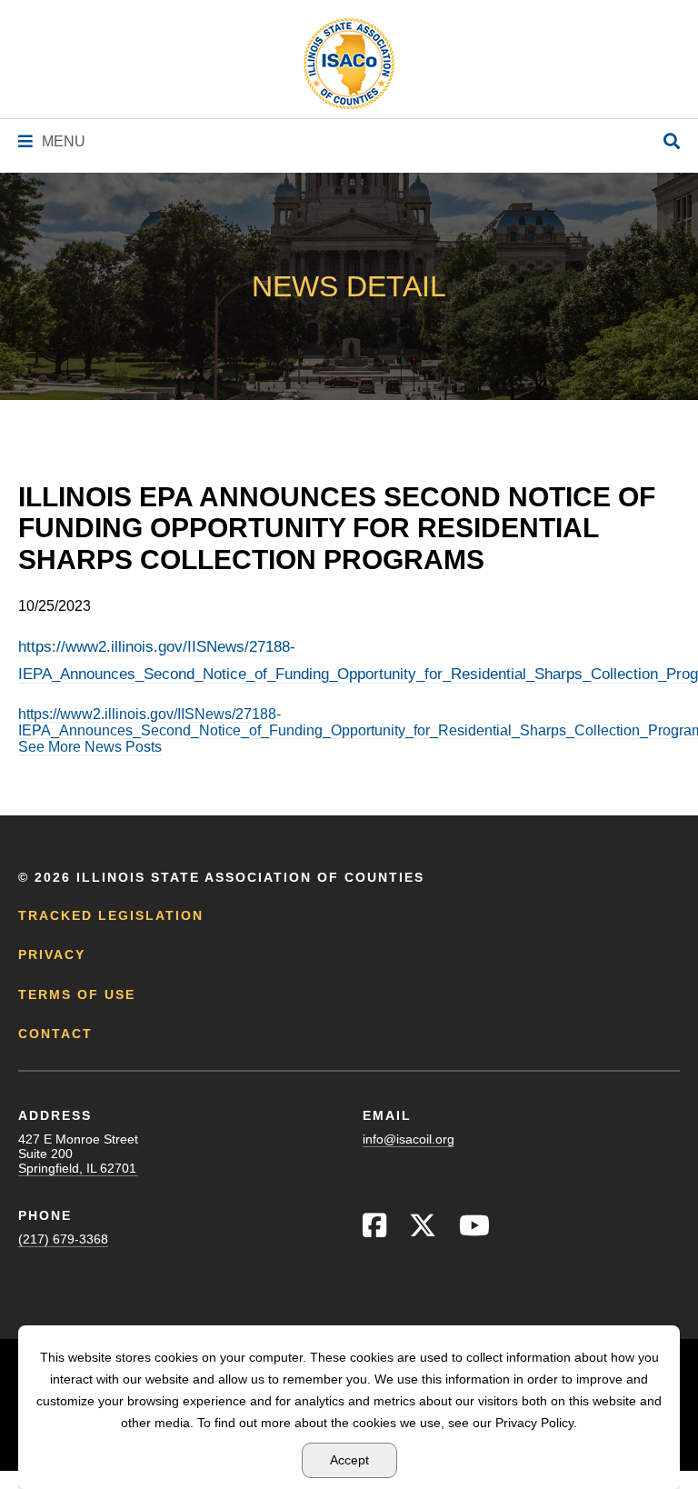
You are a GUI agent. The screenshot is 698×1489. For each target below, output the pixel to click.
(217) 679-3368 (63, 1239)
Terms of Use (76, 994)
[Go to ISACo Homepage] (349, 63)
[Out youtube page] (474, 1230)
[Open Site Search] (671, 142)
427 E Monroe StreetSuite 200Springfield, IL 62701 (78, 1153)
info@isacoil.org (408, 1139)
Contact (55, 1033)
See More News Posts (90, 746)
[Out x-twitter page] (422, 1230)
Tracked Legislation (111, 915)
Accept (349, 1460)
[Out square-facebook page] (374, 1230)
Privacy (51, 954)
